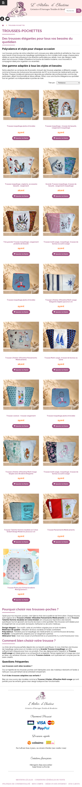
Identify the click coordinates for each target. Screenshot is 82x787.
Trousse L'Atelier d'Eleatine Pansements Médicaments (21, 358)
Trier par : (51, 83)
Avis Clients (74, 784)
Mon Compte (37, 784)
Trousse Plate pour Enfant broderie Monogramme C (21, 588)
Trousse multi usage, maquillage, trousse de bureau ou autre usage (61, 243)
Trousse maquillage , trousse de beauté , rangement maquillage (61, 127)
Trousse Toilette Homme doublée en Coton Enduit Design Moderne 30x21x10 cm (21, 531)
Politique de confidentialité (16, 784)
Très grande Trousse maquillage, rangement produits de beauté (21, 243)
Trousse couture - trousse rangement (21, 416)
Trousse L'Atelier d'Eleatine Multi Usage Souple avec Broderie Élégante (21, 473)
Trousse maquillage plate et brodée (21, 126)
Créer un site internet (56, 784)
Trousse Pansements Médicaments (61, 530)
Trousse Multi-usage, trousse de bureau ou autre (61, 358)
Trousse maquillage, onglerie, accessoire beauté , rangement (21, 185)
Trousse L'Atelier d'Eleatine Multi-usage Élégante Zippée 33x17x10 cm (61, 301)
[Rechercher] (78, 11)
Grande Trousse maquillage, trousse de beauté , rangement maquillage (60, 185)
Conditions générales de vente (50, 780)
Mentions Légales (24, 780)
